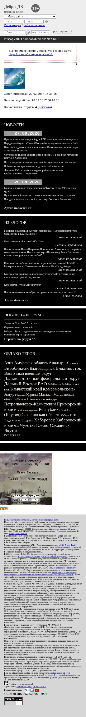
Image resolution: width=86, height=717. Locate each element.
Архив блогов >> (16, 300)
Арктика (72, 363)
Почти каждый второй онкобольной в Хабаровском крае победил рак (40, 162)
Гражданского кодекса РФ (64, 568)
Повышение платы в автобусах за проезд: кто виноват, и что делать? (40, 292)
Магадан (46, 394)
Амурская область (31, 362)
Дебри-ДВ (13, 6)
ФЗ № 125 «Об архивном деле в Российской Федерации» (42, 556)
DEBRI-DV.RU (39, 686)
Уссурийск (27, 420)
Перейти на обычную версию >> (31, 54)
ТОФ (73, 415)
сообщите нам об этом (60, 673)
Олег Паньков (72, 295)
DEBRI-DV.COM (24, 686)
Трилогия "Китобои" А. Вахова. (21, 323)
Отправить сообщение (66, 531)
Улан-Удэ (16, 420)
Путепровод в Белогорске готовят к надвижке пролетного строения (39, 195)
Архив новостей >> (18, 208)
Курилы (32, 395)
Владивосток (68, 368)
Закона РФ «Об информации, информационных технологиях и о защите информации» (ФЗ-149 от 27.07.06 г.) (40, 573)
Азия (8, 362)
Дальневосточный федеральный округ (42, 378)
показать (45, 107)
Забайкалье (54, 384)
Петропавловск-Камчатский (30, 403)
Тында (7, 420)
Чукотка (27, 425)
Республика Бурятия (26, 409)
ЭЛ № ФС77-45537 (67, 545)
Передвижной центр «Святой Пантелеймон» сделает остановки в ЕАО (41, 143)
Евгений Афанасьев (68, 245)
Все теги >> (12, 435)
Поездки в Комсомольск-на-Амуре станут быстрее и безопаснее (37, 199)
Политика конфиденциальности (45, 520)
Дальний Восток (20, 383)
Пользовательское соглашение (17, 520)
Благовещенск (42, 368)
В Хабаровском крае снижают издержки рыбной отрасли (33, 166)
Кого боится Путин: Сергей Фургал (22, 284)
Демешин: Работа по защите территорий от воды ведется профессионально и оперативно (33, 172)
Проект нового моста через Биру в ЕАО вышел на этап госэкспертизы (41, 139)
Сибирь (65, 415)
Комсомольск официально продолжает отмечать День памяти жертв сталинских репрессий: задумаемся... (39, 276)
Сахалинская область (41, 414)
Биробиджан (16, 368)
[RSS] (4, 509)
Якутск (10, 430)
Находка (21, 399)
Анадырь (57, 362)
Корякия (21, 395)
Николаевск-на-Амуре (42, 399)
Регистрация (12, 25)
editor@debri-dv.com (18, 533)
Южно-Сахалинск (53, 425)
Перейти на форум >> (19, 339)
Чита (16, 426)
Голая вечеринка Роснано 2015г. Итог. (24, 241)
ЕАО (42, 383)
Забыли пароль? (34, 25)
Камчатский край (26, 389)
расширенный (62, 31)
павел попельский (70, 237)
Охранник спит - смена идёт (18, 327)
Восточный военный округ (28, 373)
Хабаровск (44, 419)
